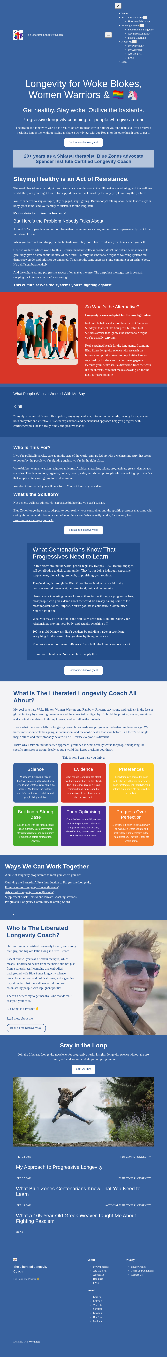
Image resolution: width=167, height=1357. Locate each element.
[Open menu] (108, 35)
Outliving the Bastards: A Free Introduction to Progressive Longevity (48, 882)
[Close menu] (118, 6)
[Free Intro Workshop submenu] (145, 17)
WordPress (34, 1341)
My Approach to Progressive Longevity (59, 1167)
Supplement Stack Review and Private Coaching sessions (40, 897)
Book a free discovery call (83, 142)
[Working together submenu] (141, 25)
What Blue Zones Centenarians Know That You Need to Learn (78, 1191)
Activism (111, 1205)
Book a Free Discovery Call (26, 1028)
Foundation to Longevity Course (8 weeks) (32, 887)
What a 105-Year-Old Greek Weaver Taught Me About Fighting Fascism (76, 1218)
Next (19, 1231)
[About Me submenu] (134, 41)
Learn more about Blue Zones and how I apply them (65, 654)
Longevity (143, 1156)
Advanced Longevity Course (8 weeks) (29, 892)
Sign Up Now (83, 1068)
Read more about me (20, 1018)
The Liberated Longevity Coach (44, 34)
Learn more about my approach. (33, 520)
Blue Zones (127, 1156)
